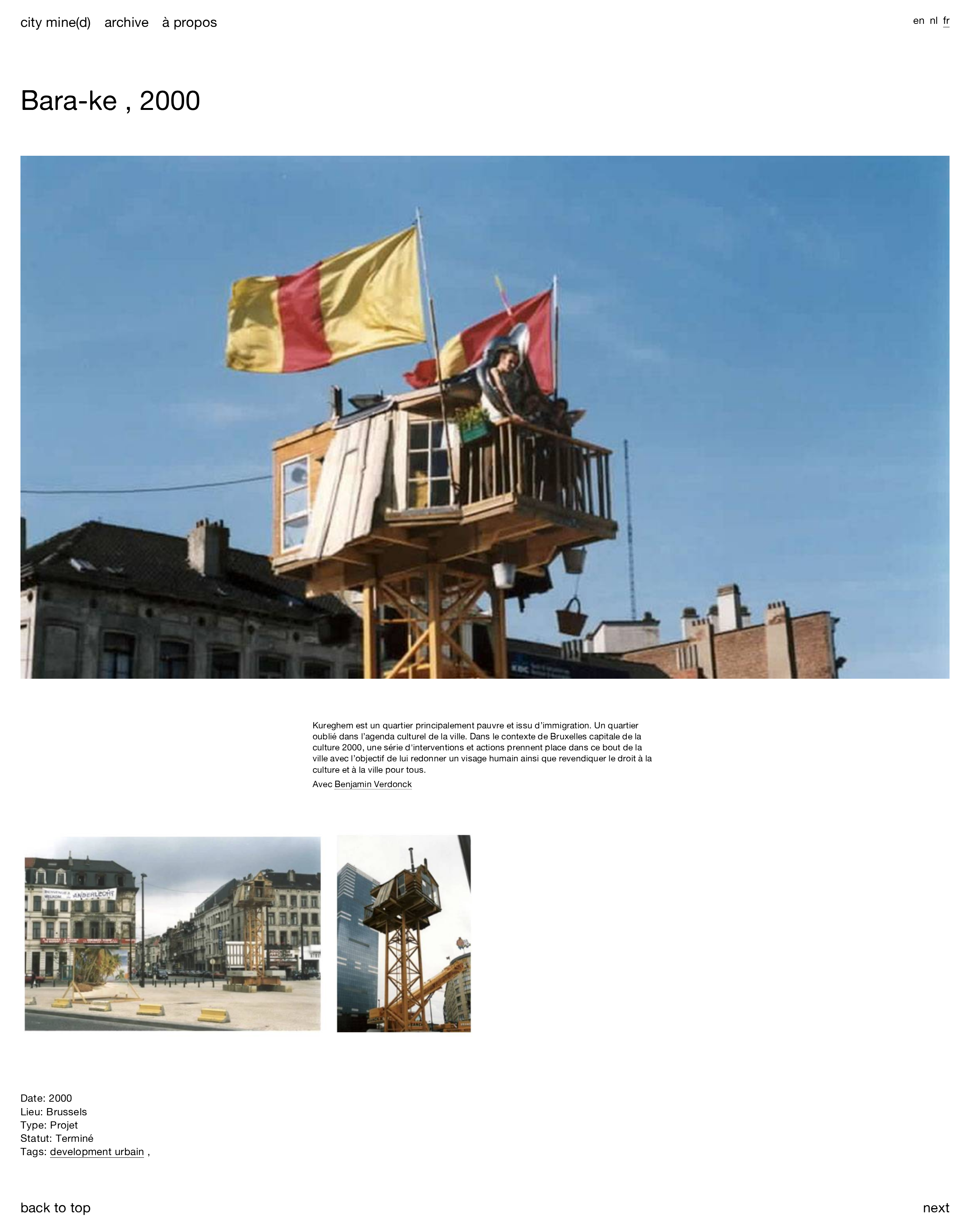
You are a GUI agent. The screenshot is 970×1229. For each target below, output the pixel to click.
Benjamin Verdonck (373, 784)
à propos (189, 22)
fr (946, 20)
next (936, 1207)
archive (127, 22)
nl (934, 20)
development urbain (97, 1151)
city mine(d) (55, 22)
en (919, 20)
